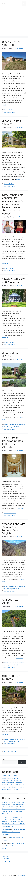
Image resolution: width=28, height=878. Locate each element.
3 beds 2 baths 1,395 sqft (11, 122)
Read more (6, 105)
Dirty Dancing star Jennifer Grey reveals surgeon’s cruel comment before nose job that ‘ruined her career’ (13, 204)
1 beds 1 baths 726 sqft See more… (13, 281)
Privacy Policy (6, 861)
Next (13, 751)
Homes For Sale (9, 110)
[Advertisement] (14, 22)
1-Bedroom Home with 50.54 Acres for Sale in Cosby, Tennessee (14, 832)
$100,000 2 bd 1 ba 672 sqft (12, 677)
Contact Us (5, 858)
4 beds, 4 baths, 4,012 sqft (12, 355)
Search (4, 759)
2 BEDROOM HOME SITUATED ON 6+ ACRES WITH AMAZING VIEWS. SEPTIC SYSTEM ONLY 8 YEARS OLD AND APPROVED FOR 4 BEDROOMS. (13, 821)
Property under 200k (13, 427)
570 (9, 751)
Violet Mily (5, 817)
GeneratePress (21, 875)
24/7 (4, 4)
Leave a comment (9, 112)
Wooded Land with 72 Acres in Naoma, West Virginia (13, 528)
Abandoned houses (10, 513)
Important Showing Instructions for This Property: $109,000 (13, 846)
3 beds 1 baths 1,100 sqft (11, 43)
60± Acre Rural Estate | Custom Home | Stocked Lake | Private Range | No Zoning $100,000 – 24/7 (13, 804)
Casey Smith (6, 829)
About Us (5, 856)
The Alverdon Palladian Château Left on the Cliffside (13, 442)
